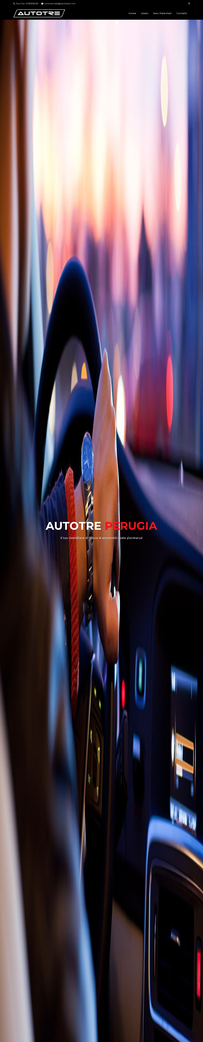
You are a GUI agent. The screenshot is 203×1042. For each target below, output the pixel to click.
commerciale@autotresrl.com (59, 3)
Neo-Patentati (162, 13)
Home (132, 13)
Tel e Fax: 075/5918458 (27, 3)
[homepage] (39, 13)
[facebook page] (189, 3)
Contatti (182, 13)
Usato (144, 13)
